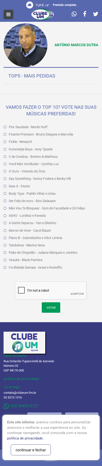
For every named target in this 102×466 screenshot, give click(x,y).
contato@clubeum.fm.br (20, 392)
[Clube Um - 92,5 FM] (43, 14)
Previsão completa (64, 5)
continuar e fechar (31, 449)
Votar (51, 307)
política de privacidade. (22, 379)
